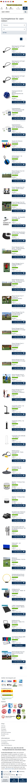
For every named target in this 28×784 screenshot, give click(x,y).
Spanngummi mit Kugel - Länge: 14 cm (18, 76)
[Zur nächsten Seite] (26, 39)
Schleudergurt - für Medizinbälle (17, 156)
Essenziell (6, 771)
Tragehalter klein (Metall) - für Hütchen (18, 436)
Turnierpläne (4, 742)
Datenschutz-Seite (9, 768)
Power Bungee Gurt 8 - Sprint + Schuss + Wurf (18, 375)
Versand (3, 727)
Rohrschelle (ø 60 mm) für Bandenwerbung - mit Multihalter (18, 528)
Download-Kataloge (6, 732)
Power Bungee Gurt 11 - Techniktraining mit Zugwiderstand (18, 313)
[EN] (3, 1)
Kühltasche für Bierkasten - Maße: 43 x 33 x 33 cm (18, 622)
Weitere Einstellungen (15, 777)
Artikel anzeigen (19, 399)
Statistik (14, 771)
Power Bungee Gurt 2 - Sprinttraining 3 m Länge (18, 329)
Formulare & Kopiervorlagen (8, 740)
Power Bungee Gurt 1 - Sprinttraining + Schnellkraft (18, 345)
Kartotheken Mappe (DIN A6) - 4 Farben (18, 637)
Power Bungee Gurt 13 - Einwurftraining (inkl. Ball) (18, 653)
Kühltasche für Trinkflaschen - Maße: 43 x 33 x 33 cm (18, 591)
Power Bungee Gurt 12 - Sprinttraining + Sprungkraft (18, 172)
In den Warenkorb (18, 54)
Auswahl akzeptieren (5, 780)
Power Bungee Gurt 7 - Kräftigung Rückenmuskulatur (18, 297)
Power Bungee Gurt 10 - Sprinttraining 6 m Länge (18, 360)
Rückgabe (3, 729)
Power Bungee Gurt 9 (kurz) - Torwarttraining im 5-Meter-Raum (18, 248)
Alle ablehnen (14, 780)
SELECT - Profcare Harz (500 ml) (18, 482)
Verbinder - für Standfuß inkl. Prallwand (18, 218)
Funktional (6, 777)
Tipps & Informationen (6, 745)
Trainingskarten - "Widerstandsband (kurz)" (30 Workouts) (17, 126)
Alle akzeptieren (23, 780)
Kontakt (3, 735)
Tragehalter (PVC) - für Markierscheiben (18, 406)
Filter (5, 32)
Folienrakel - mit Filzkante (16, 544)
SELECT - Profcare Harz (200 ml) (18, 497)
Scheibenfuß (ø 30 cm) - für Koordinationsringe (18, 575)
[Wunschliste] (18, 8)
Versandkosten (22, 71)
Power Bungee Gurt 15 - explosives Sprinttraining (18, 203)
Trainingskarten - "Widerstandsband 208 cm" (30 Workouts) (18, 110)
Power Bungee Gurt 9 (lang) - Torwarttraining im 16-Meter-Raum (18, 281)
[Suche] (25, 12)
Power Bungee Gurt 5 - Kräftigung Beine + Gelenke (18, 265)
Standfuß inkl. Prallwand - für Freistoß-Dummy (18, 512)
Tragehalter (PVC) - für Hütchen (18, 421)
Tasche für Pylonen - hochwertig (17, 141)
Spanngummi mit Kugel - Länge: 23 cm (18, 61)
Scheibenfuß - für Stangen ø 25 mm (16, 467)
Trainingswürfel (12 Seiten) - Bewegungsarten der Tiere (17, 93)
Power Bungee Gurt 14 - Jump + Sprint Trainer (18, 188)
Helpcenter (4, 730)
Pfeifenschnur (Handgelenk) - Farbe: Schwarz (18, 452)
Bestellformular (5, 734)
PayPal (20, 774)
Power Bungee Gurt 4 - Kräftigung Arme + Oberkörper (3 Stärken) (18, 391)
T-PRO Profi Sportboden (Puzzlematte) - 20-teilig (18, 232)
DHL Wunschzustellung (9, 774)
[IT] (8, 1)
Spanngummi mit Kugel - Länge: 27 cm (18, 46)
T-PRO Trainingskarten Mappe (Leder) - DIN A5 (18, 606)
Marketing (21, 771)
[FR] (6, 1)
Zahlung (3, 725)
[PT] (13, 1)
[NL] (11, 1)
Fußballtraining (5, 743)
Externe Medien (7, 773)
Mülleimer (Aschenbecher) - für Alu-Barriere (19, 559)
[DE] (1, 1)
